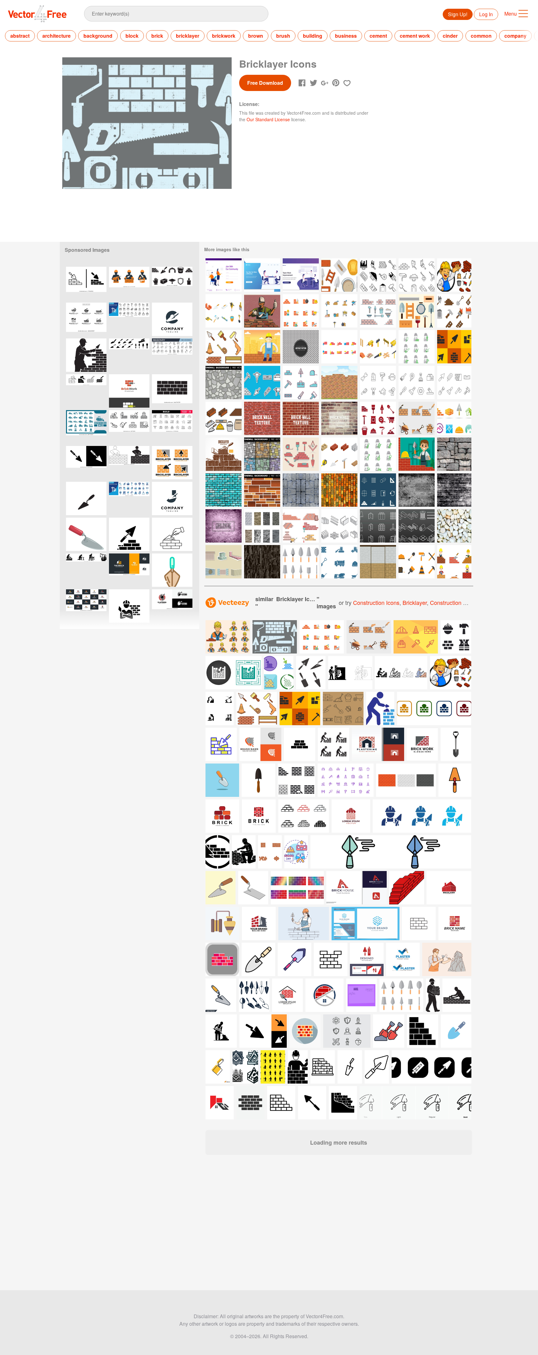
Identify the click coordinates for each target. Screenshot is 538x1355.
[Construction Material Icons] (339, 526)
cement (378, 35)
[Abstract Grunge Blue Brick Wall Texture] (223, 490)
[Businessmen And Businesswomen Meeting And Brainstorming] (262, 275)
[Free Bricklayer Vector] (339, 275)
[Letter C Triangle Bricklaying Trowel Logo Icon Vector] (172, 319)
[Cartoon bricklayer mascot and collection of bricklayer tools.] (450, 672)
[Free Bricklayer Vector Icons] (417, 311)
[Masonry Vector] (262, 418)
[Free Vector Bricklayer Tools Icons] (454, 346)
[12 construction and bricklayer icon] (322, 637)
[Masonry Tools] (301, 561)
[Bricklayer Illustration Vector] (262, 346)
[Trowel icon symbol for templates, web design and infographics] (86, 462)
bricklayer (187, 35)
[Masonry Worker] (262, 311)
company (515, 35)
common (481, 35)
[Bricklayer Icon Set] (223, 346)
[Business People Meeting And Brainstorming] (301, 275)
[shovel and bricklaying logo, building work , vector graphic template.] (129, 570)
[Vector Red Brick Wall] (339, 382)
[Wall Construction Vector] (417, 418)
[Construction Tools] (262, 382)
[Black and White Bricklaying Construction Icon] (129, 534)
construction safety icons (462, 602)
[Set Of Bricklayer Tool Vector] (417, 275)
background (97, 35)
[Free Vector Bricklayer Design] (223, 454)
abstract (20, 35)
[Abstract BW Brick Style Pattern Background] (301, 346)
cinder (450, 35)
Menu (510, 13)
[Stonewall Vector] (262, 526)
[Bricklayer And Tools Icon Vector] (454, 275)
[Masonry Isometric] (339, 454)
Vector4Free (37, 13)
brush (283, 35)
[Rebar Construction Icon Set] (378, 490)
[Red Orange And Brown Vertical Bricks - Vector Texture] (339, 490)
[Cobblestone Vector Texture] (301, 490)
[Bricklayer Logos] (454, 418)
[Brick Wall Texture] (339, 418)
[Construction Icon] (301, 382)
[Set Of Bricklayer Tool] (454, 311)
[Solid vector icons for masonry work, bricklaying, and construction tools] (172, 283)
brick (157, 35)
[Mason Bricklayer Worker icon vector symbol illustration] (129, 606)
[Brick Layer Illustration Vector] (223, 561)
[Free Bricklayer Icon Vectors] (378, 418)
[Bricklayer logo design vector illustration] (172, 462)
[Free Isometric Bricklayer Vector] (223, 311)
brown (255, 35)
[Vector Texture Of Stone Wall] (454, 454)
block (132, 35)
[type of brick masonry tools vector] (401, 995)
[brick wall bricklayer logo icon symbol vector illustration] (129, 391)
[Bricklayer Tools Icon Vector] (378, 275)
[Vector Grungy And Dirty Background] (454, 490)
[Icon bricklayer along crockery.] (227, 637)
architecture (56, 35)
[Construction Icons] (339, 561)
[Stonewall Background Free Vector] (223, 382)
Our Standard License (268, 119)
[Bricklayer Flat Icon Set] (256, 708)
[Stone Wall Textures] (378, 561)
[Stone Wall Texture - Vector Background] (262, 561)
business (346, 35)
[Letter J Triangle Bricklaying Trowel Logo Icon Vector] (172, 498)
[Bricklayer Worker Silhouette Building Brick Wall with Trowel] (86, 355)
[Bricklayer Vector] (378, 311)
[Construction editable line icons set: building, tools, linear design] (172, 426)
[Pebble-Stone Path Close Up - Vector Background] (454, 526)
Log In (486, 14)
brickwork (223, 35)
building (312, 35)
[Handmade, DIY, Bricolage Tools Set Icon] (378, 382)
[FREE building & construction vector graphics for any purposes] (416, 637)
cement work (415, 35)
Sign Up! (457, 14)
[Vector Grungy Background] (223, 526)
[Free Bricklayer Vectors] (301, 311)
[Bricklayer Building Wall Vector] (417, 454)
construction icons (376, 602)
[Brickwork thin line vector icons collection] (86, 391)
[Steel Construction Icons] (378, 526)
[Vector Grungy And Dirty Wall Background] (417, 490)
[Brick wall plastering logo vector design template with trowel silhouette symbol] (172, 606)
